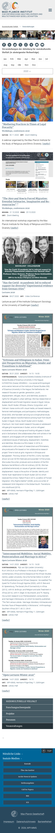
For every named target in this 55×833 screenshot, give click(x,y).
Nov (26, 65)
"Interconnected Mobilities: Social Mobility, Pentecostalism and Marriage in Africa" (27, 555)
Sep (12, 65)
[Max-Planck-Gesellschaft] (16, 814)
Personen (10, 720)
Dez (34, 65)
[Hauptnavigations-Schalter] (50, 10)
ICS (27, 802)
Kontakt (27, 764)
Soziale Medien (11, 758)
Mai (33, 59)
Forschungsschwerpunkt (18, 707)
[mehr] (46, 143)
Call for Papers (28, 790)
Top (49, 751)
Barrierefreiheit (45, 821)
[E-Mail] (37, 45)
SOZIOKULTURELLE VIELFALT (21, 701)
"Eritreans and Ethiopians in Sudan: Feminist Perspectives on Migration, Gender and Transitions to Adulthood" (26, 363)
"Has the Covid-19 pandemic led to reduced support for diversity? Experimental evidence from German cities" (27, 285)
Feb (12, 59)
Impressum (8, 821)
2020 (25, 71)
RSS (27, 796)
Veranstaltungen (14, 726)
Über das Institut (27, 770)
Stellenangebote (27, 783)
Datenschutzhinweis (26, 821)
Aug (5, 65)
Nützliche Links (12, 754)
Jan (5, 59)
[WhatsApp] (26, 45)
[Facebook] (4, 45)
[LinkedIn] (9, 45)
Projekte (10, 713)
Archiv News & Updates (27, 777)
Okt (19, 65)
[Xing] (31, 45)
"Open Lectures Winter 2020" (18, 675)
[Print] (42, 45)
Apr (26, 59)
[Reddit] (15, 45)
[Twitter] (20, 45)
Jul (46, 59)
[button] (27, 737)
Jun (40, 59)
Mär (19, 59)
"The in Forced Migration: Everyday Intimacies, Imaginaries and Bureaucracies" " (26, 201)
